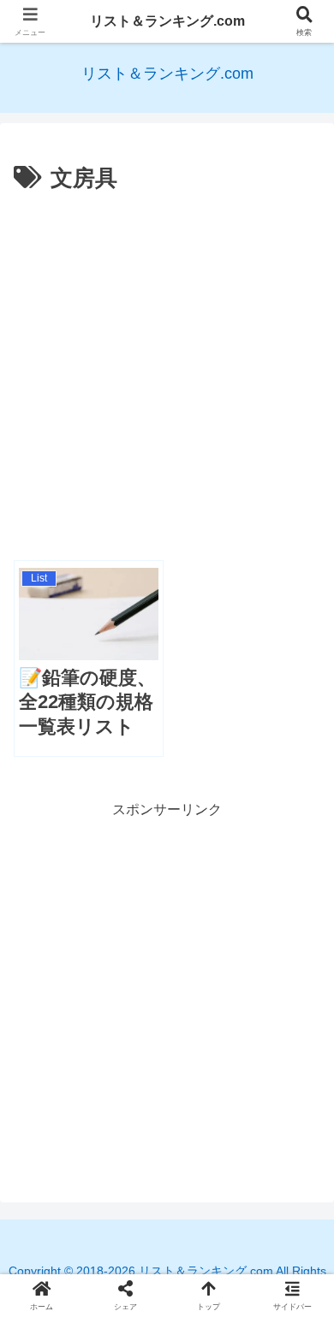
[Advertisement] (167, 373)
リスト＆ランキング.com (167, 21)
